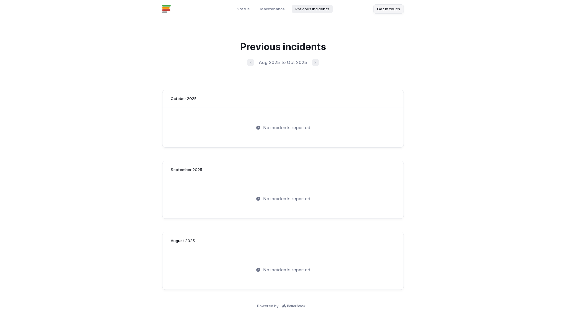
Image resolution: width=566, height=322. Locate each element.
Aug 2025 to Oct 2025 (283, 62)
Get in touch (388, 8)
